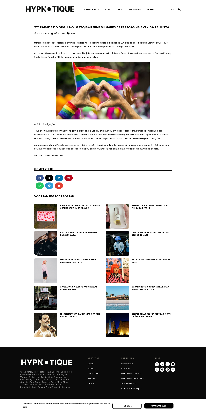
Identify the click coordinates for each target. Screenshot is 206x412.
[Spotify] (168, 370)
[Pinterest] (157, 370)
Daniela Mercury (163, 53)
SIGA (172, 9)
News (72, 33)
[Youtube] (173, 364)
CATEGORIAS (90, 9)
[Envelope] (173, 370)
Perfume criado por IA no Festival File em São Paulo (150, 206)
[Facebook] (162, 370)
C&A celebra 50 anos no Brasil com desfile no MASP (150, 233)
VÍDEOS (150, 9)
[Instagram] (157, 364)
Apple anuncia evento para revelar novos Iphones (79, 288)
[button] (40, 178)
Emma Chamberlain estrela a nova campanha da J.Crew (78, 260)
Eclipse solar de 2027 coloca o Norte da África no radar (151, 315)
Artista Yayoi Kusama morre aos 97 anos (151, 260)
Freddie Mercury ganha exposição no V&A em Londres (80, 315)
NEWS (108, 9)
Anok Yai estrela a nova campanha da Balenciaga (79, 233)
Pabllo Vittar (40, 56)
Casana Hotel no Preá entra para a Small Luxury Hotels (150, 288)
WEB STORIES (135, 9)
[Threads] (162, 364)
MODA (119, 9)
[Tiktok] (168, 364)
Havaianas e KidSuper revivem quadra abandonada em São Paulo (80, 206)
